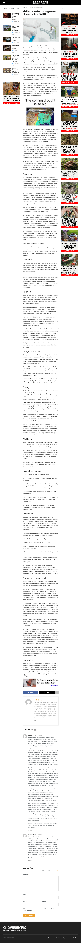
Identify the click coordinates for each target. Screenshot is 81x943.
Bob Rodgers (38, 700)
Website (44, 901)
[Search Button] (77, 2)
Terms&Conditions (57, 938)
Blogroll (64, 938)
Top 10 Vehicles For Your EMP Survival (16, 39)
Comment (26, 874)
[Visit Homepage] (40, 2)
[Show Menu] (4, 2)
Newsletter (75, 938)
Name (25, 894)
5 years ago (39, 735)
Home (24, 7)
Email (25, 901)
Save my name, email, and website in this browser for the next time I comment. (41, 909)
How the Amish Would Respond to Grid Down (16, 28)
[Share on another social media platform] (57, 692)
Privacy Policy (48, 938)
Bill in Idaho (31, 834)
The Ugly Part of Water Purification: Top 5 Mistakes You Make (16, 58)
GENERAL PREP (30, 7)
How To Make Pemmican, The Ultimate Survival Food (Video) (16, 16)
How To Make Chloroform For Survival (16, 47)
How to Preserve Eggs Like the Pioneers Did (16, 70)
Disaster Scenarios (39, 7)
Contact (69, 938)
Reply (30, 830)
